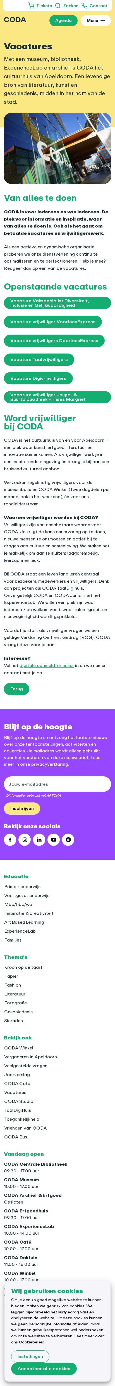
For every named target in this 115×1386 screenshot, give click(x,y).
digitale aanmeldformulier (47, 665)
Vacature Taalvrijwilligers (39, 359)
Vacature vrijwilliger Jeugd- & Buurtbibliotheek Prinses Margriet (48, 397)
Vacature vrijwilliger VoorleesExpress (52, 321)
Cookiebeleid (31, 1342)
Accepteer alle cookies (44, 1368)
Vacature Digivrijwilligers (38, 378)
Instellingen (30, 1356)
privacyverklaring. (50, 764)
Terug (16, 688)
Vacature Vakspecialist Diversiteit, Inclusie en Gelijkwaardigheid (49, 303)
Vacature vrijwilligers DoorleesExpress (54, 340)
